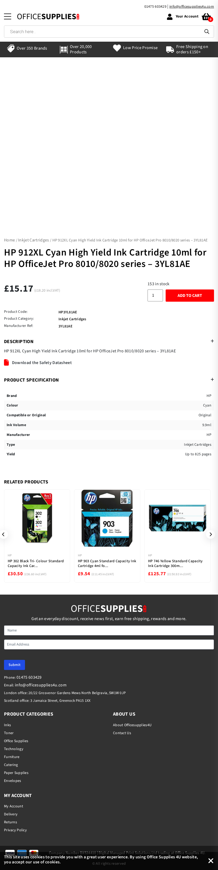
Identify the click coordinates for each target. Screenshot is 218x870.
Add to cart (190, 295)
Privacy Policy (15, 830)
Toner (9, 733)
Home (9, 240)
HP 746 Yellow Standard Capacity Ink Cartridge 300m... (175, 564)
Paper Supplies (16, 773)
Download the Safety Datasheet (41, 363)
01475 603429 (155, 6)
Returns (10, 822)
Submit (14, 665)
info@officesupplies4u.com (191, 6)
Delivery (11, 814)
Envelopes (12, 781)
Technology (13, 749)
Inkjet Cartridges (33, 240)
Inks (7, 725)
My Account (13, 806)
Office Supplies (16, 741)
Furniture (12, 757)
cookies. (53, 862)
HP (10, 555)
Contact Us (122, 733)
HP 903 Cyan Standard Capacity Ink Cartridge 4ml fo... (107, 564)
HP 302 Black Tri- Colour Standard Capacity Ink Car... (36, 564)
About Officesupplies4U (132, 725)
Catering (11, 765)
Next (208, 534)
